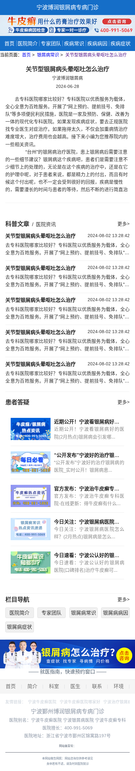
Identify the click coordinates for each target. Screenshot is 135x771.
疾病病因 (97, 43)
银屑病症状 (19, 627)
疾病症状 (121, 43)
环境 (119, 686)
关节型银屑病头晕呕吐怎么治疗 (96, 54)
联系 (97, 686)
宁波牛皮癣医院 (42, 702)
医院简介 (28, 43)
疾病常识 (74, 43)
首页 (9, 43)
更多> (123, 223)
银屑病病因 (115, 613)
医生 (75, 686)
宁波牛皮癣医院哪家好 (80, 702)
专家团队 (51, 43)
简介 (32, 686)
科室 (54, 686)
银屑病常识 (48, 54)
